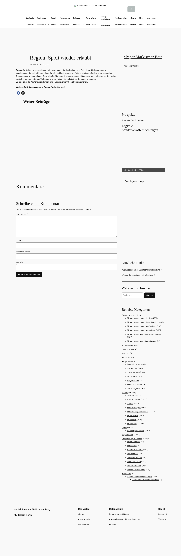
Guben (130, 403)
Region (46, 64)
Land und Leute (134, 461)
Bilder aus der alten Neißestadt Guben (144, 334)
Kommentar (22, 214)
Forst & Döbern (133, 399)
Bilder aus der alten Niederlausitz (141, 341)
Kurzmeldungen (134, 407)
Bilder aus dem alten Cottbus (140, 318)
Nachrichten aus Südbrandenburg (32, 509)
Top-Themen (127, 434)
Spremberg (132, 423)
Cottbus (130, 395)
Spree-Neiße (132, 415)
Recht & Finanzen (134, 384)
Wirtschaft (126, 474)
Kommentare (30, 187)
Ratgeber (126, 361)
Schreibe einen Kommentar (37, 203)
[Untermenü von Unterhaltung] (98, 18)
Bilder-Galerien (133, 441)
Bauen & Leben (133, 364)
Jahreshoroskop (134, 457)
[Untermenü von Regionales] (48, 18)
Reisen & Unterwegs (136, 470)
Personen (126, 357)
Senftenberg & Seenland (137, 411)
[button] (18, 93)
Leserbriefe (127, 349)
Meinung (125, 353)
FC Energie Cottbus (135, 430)
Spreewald (131, 419)
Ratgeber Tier (133, 380)
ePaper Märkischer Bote (143, 57)
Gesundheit (132, 368)
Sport (124, 428)
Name (19, 240)
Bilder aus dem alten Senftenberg (141, 326)
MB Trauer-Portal (23, 515)
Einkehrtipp (132, 445)
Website (19, 262)
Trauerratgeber (133, 388)
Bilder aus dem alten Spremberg (141, 330)
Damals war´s (128, 315)
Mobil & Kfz (132, 376)
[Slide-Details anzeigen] (143, 152)
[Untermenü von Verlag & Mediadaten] (113, 18)
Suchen (149, 295)
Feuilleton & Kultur (135, 449)
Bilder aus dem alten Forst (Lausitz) (142, 322)
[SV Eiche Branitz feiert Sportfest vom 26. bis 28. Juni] (66, 148)
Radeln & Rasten (134, 466)
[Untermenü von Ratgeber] (83, 18)
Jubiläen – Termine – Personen (145, 479)
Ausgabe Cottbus (132, 66)
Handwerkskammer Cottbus (139, 477)
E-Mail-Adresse (24, 251)
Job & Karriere (133, 372)
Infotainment (132, 453)
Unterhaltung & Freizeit (132, 439)
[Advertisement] (68, 148)
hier (62, 87)
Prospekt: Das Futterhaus (133, 120)
